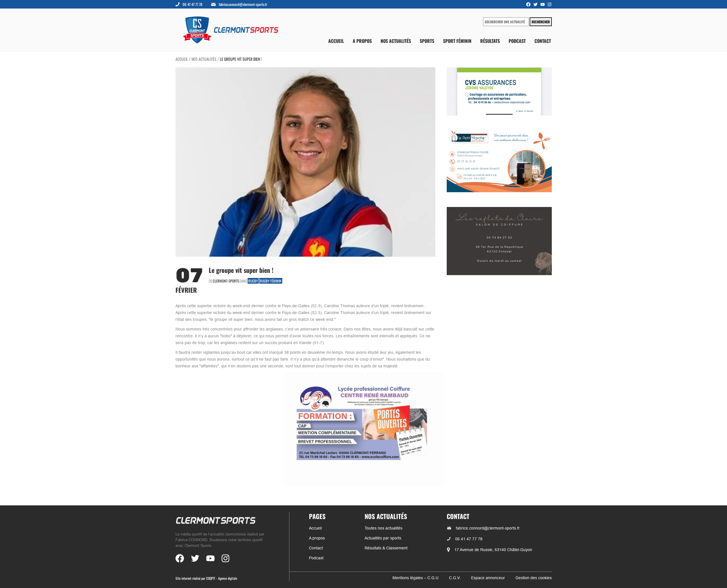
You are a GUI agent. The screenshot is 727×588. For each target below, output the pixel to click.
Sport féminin (457, 41)
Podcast (517, 41)
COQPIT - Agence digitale (221, 578)
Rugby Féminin (270, 281)
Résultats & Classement (386, 548)
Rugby (253, 281)
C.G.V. (455, 578)
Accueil (336, 41)
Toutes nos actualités (383, 528)
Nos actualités (396, 41)
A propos (362, 41)
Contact (542, 41)
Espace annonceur (488, 578)
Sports (427, 41)
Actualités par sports (383, 538)
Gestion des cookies (533, 578)
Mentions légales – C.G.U (415, 578)
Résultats (490, 41)
